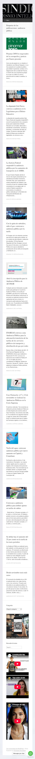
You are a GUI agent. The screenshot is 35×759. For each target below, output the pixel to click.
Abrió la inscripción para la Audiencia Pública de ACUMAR (16, 281)
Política (18, 138)
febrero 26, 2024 (10, 138)
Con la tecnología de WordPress (15, 748)
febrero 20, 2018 (10, 527)
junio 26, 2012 (10, 563)
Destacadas (20, 81)
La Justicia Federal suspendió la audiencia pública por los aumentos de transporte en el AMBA (17, 166)
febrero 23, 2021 (10, 370)
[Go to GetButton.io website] (31, 757)
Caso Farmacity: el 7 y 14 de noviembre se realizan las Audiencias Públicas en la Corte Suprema (17, 399)
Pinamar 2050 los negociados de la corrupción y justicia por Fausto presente (17, 56)
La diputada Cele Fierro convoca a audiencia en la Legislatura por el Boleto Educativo (16, 110)
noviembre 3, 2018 (11, 423)
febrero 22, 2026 (10, 81)
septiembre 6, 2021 (11, 308)
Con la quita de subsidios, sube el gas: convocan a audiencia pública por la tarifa (16, 227)
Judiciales (18, 199)
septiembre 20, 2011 (11, 596)
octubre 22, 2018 (10, 478)
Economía (20, 254)
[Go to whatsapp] (30, 753)
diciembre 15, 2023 (11, 254)
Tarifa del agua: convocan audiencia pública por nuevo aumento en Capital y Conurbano (17, 452)
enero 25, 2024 (10, 199)
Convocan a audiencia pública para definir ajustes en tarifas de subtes (16, 505)
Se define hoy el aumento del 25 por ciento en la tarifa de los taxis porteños (17, 539)
